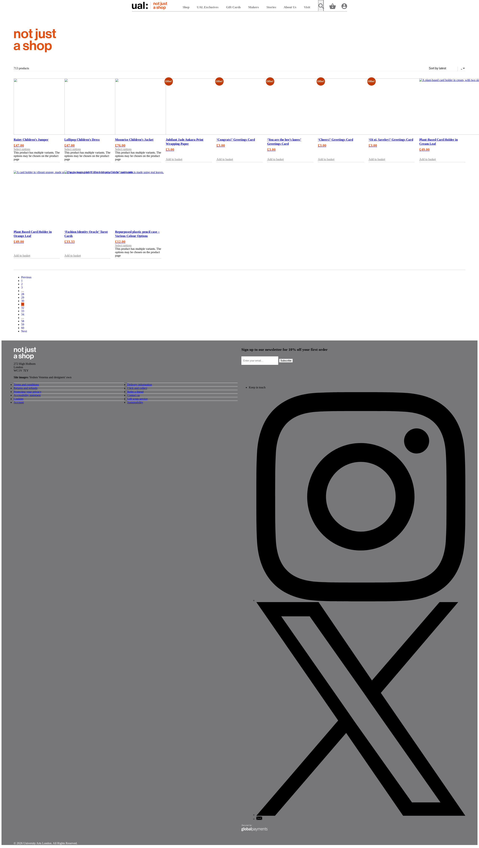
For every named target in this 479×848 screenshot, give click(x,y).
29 (22, 297)
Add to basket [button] (174, 159)
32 (22, 307)
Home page (149, 5)
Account (19, 402)
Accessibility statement (27, 395)
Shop (186, 7)
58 (22, 321)
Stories (271, 7)
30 (22, 300)
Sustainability (135, 402)
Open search (321, 5)
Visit (307, 7)
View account (344, 6)
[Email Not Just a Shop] (259, 818)
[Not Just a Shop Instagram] (360, 600)
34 (22, 314)
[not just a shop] (35, 41)
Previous (26, 277)
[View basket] (332, 6)
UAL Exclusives (208, 7)
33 (22, 311)
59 (22, 324)
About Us (290, 7)
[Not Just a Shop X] (360, 814)
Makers (253, 7)
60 (22, 327)
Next (24, 331)
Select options (22, 149)
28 (22, 294)
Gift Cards (233, 7)
